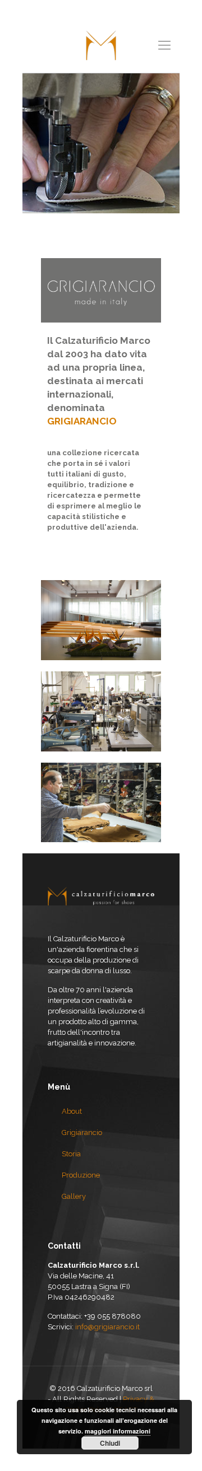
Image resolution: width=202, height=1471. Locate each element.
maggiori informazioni (117, 1431)
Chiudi (110, 1443)
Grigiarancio (82, 1132)
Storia (71, 1154)
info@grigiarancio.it (107, 1327)
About (72, 1111)
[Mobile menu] (164, 44)
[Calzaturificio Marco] (101, 45)
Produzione (81, 1175)
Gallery (74, 1196)
